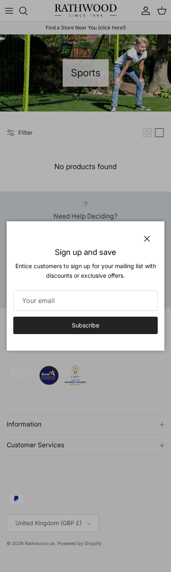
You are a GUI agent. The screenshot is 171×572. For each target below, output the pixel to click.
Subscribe (85, 325)
